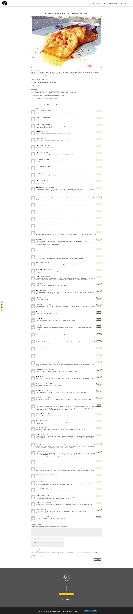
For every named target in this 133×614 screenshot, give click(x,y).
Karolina (38, 239)
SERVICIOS (111, 3)
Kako (37, 290)
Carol (37, 166)
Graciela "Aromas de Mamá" (42, 196)
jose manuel (38, 131)
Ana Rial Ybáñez (39, 187)
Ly (36, 427)
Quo (37, 283)
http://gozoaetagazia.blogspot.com (44, 512)
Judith (37, 297)
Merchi (37, 210)
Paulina (37, 495)
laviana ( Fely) (39, 413)
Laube (37, 434)
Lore (37, 339)
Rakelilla (38, 304)
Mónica (37, 376)
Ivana (37, 460)
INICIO (93, 3)
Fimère (37, 488)
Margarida (38, 383)
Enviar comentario (97, 559)
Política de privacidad (44, 556)
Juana (37, 276)
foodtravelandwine (40, 361)
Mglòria (37, 255)
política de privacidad (43, 554)
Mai (37, 404)
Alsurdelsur (38, 390)
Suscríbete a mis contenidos (66, 594)
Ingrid (37, 124)
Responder (99, 111)
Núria (37, 117)
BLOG (107, 3)
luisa (37, 138)
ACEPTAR (94, 610)
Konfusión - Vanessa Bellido (42, 217)
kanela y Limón (39, 325)
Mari (37, 420)
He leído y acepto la (40, 556)
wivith (37, 397)
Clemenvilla (38, 354)
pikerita (37, 502)
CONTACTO (116, 3)
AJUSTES (76, 611)
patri (37, 231)
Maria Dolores (39, 332)
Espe (37, 145)
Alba (37, 509)
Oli (36, 159)
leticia (37, 347)
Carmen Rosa (39, 269)
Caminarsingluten (40, 481)
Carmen (37, 203)
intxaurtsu (38, 224)
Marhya (37, 110)
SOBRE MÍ (97, 3)
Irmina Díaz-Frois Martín (41, 318)
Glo (37, 180)
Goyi (37, 262)
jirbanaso (38, 516)
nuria (37, 152)
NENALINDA (38, 467)
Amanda (38, 311)
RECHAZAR (87, 610)
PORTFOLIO (102, 3)
